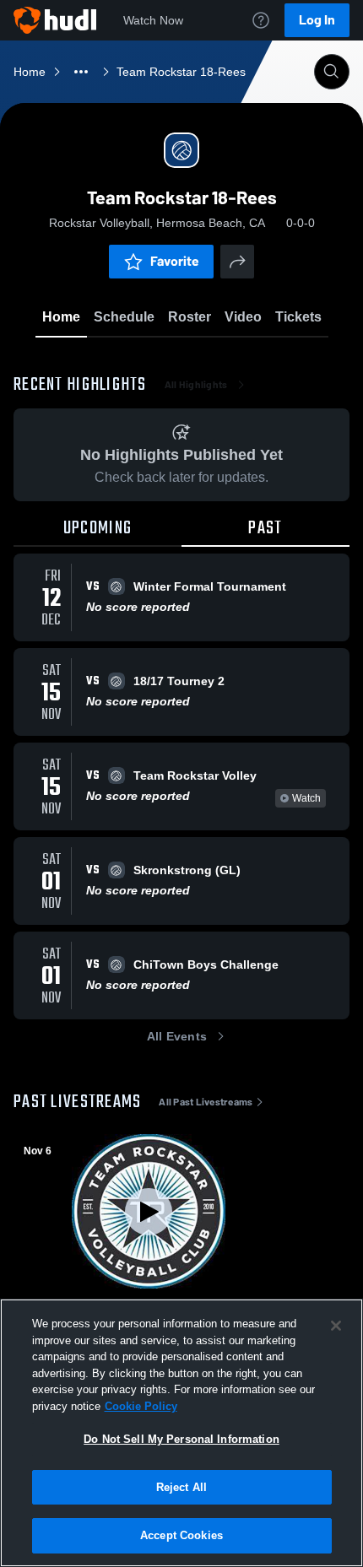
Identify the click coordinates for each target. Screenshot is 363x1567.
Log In (317, 19)
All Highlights (196, 384)
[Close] (336, 1325)
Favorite (174, 261)
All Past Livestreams (205, 1102)
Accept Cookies (181, 1535)
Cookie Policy (141, 1406)
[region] (181, 1433)
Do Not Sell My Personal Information (181, 1439)
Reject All (181, 1487)
